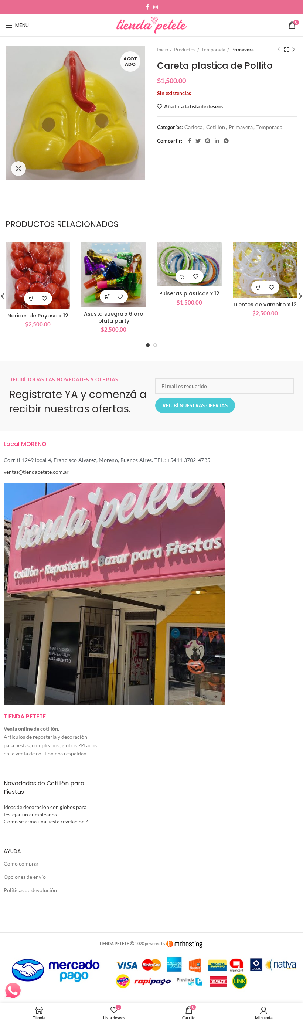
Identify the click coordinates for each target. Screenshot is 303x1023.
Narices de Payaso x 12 (37, 315)
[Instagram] (155, 7)
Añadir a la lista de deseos (193, 106)
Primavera (242, 49)
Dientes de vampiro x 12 (265, 304)
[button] (31, 298)
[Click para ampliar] (18, 168)
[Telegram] (226, 141)
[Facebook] (147, 7)
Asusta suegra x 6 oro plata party (113, 317)
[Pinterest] (207, 141)
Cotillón (215, 127)
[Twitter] (198, 141)
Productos (184, 49)
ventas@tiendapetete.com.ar (36, 472)
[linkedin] (216, 141)
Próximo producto (293, 49)
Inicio (162, 49)
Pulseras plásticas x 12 (189, 293)
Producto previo (279, 49)
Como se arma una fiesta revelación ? (46, 821)
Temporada (213, 49)
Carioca (193, 127)
